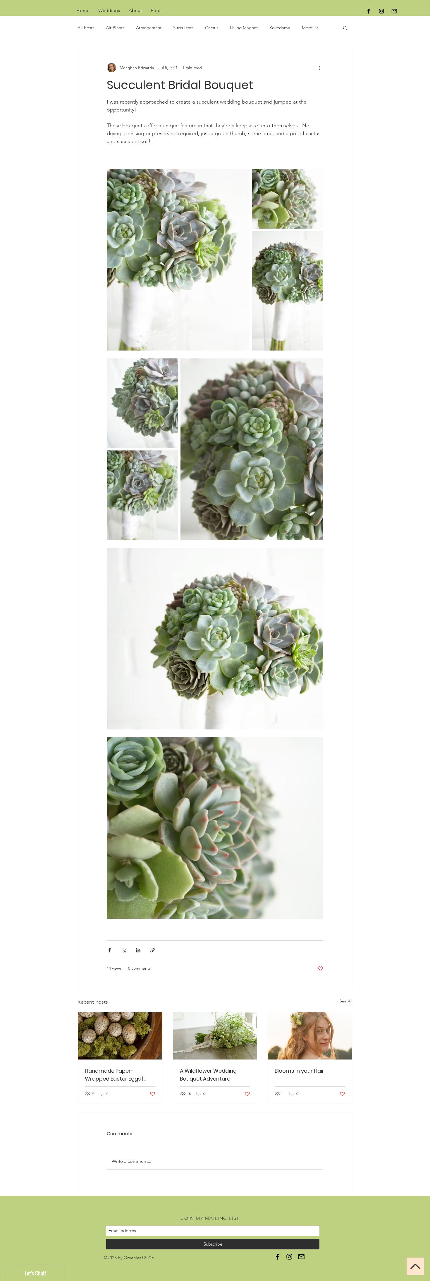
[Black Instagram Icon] (381, 11)
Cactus (211, 27)
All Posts (86, 27)
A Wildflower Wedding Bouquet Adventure (208, 1074)
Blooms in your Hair (299, 1070)
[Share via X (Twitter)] (124, 950)
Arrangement (148, 27)
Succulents (183, 27)
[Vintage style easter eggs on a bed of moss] (120, 1036)
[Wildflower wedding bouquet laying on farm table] (215, 1036)
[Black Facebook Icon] (368, 11)
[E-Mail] (394, 11)
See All (346, 1001)
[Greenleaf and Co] (277, 1257)
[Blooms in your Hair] (310, 1036)
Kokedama (279, 27)
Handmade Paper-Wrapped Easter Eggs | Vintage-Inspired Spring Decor (116, 1075)
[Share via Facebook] (109, 950)
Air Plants (115, 27)
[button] (345, 27)
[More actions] (319, 67)
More (307, 27)
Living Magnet (244, 27)
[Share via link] (152, 950)
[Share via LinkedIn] (138, 950)
